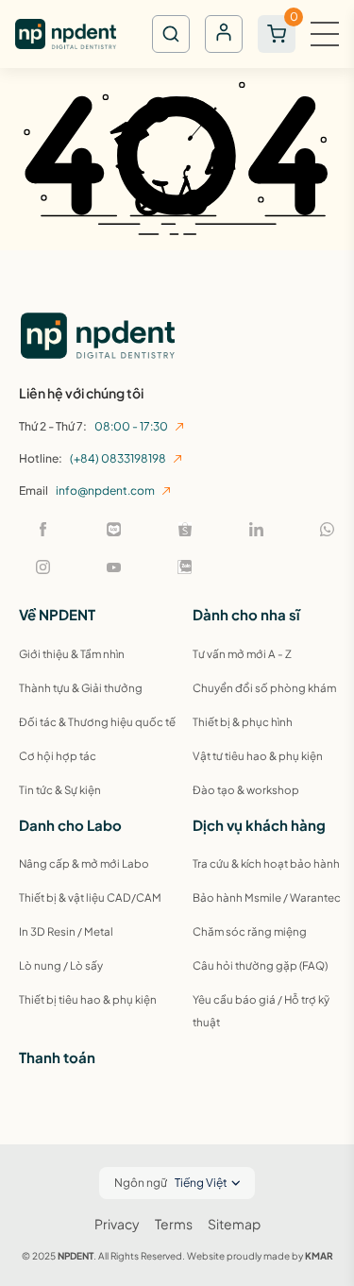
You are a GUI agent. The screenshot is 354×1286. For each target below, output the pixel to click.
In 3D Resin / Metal (66, 931)
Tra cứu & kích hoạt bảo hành (266, 863)
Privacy (117, 1223)
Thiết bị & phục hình (243, 722)
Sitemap (234, 1223)
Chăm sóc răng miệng (250, 931)
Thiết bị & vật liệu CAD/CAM (90, 897)
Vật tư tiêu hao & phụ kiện (258, 756)
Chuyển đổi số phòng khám (264, 688)
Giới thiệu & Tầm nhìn (72, 654)
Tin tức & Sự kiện (60, 790)
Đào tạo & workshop (246, 790)
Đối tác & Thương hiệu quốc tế (97, 722)
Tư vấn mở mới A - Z (242, 654)
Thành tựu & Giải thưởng (81, 688)
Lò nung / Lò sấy (61, 965)
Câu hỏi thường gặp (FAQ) (260, 965)
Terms (174, 1223)
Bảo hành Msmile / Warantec (267, 897)
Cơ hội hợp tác (57, 756)
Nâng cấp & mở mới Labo (84, 863)
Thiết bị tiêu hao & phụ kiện (88, 999)
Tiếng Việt (201, 1183)
